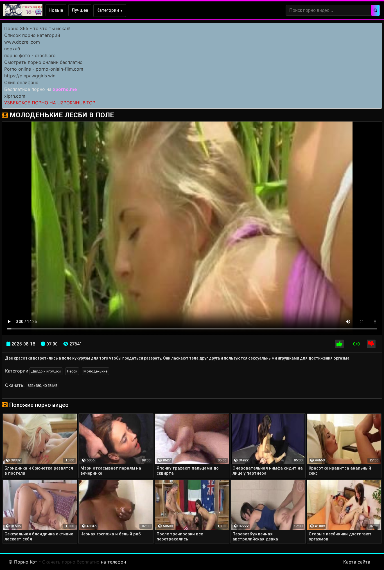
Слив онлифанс (21, 82)
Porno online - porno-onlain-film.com (43, 69)
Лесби (72, 371)
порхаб (12, 48)
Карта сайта (356, 562)
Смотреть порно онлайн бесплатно (43, 62)
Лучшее (79, 10)
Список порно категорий (32, 35)
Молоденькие (95, 371)
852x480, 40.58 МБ (43, 385)
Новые (56, 10)
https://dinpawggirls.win (29, 75)
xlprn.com (14, 96)
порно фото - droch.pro (30, 55)
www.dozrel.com (22, 42)
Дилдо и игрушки (46, 371)
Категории (109, 10)
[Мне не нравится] (371, 344)
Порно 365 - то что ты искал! (37, 28)
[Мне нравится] (339, 344)
